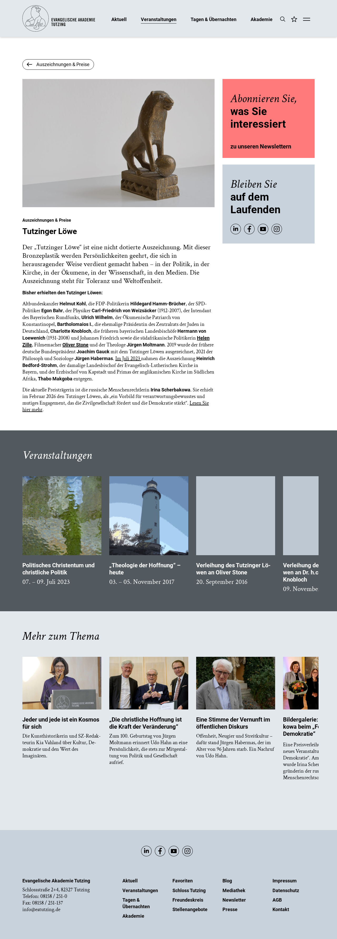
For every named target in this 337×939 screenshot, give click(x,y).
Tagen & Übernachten (213, 19)
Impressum (284, 880)
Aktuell (119, 19)
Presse (229, 909)
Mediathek (233, 890)
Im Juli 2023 (128, 358)
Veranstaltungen (158, 19)
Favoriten (182, 880)
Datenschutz (285, 890)
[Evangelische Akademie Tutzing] (58, 30)
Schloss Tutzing (189, 890)
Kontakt (280, 909)
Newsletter (234, 900)
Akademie (261, 19)
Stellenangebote (189, 909)
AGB (277, 900)
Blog (227, 880)
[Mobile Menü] (306, 19)
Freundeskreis (187, 900)
